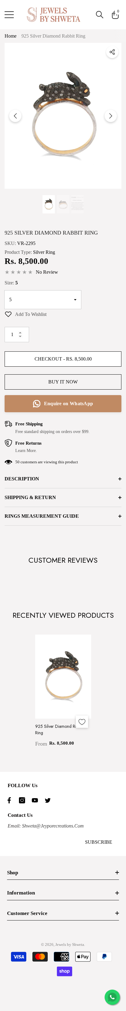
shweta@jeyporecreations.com (52, 825)
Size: (11, 282)
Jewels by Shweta (69, 944)
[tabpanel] (63, 691)
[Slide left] (15, 116)
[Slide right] (111, 116)
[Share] (112, 52)
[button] (99, 14)
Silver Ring (44, 252)
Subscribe (98, 842)
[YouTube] (36, 800)
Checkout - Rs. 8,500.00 (63, 358)
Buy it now (63, 381)
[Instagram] (23, 800)
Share (112, 52)
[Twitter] (49, 800)
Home (11, 36)
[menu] (9, 14)
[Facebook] (10, 800)
